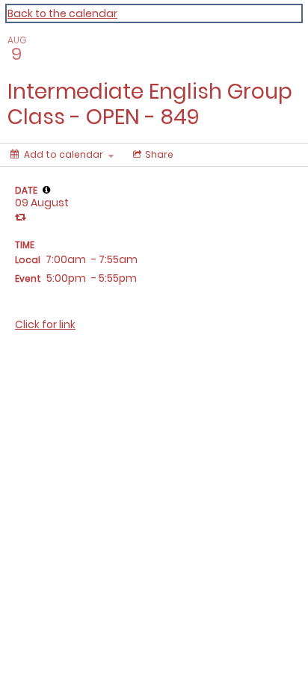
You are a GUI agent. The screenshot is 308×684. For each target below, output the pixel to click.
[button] (46, 189)
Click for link (45, 324)
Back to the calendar (62, 13)
